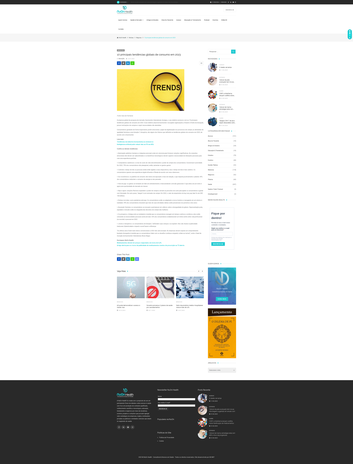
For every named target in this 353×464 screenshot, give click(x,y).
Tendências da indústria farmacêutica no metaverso (135, 142)
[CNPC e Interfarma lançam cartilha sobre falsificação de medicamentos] (212, 94)
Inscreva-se (230, 10)
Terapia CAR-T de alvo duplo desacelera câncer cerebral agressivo (227, 123)
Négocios (120, 302)
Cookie (161, 441)
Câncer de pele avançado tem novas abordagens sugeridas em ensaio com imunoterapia (222, 411)
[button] (198, 271)
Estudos (222, 77)
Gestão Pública (213, 165)
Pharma (210, 179)
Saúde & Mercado (136, 20)
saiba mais (222, 299)
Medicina (211, 170)
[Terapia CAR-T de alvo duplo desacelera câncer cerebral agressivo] (212, 121)
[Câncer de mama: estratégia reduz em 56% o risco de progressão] (212, 108)
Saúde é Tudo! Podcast (215, 189)
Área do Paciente (167, 20)
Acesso (178, 20)
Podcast (207, 20)
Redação (122, 58)
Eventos (215, 20)
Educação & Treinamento (192, 20)
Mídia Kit (224, 20)
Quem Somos (122, 20)
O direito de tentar (225, 67)
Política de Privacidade (166, 437)
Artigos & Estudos (152, 20)
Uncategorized (212, 194)
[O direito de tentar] (212, 67)
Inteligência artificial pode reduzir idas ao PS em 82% (135, 144)
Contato (121, 29)
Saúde (221, 91)
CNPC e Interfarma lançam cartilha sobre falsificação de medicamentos (149, 2)
